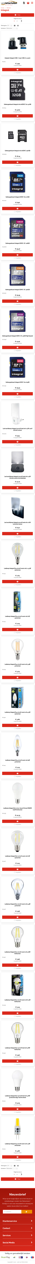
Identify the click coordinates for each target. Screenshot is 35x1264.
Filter (18, 15)
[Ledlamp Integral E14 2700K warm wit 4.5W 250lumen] (17, 697)
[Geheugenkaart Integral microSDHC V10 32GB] (17, 89)
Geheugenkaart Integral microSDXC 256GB (17, 150)
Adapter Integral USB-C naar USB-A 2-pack (17, 58)
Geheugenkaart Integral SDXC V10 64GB (17, 382)
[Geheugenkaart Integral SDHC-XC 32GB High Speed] (17, 321)
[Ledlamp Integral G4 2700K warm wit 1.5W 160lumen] (17, 1129)
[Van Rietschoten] (9, 5)
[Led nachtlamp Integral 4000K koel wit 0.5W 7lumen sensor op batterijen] (17, 461)
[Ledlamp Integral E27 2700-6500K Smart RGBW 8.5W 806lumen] (17, 793)
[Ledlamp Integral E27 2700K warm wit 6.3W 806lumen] (17, 985)
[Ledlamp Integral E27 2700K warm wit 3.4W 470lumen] (17, 889)
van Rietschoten (24, 1262)
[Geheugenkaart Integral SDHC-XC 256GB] (17, 275)
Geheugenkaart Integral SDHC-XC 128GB (17, 243)
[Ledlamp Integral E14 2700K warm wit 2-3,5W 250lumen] (17, 553)
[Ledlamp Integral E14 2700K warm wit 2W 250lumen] (17, 601)
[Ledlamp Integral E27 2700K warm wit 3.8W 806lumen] (17, 937)
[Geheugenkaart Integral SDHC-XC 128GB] (17, 228)
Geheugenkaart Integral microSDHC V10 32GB (17, 104)
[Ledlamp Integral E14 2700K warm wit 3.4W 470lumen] (17, 649)
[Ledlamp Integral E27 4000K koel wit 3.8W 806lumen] (17, 1033)
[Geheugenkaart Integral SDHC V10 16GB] (17, 182)
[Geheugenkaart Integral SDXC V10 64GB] (17, 367)
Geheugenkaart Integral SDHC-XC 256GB (17, 289)
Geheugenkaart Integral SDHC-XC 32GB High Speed (17, 336)
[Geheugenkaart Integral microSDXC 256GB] (17, 136)
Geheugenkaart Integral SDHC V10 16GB (17, 197)
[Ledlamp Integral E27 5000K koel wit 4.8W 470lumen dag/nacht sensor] (17, 1081)
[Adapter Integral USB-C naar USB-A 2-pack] (17, 43)
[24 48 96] (10, 25)
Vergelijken (18, 72)
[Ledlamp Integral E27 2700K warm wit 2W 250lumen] (17, 841)
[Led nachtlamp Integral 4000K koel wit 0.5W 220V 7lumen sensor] (17, 413)
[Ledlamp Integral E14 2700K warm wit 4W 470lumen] (17, 745)
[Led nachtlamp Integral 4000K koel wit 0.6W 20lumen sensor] (17, 507)
